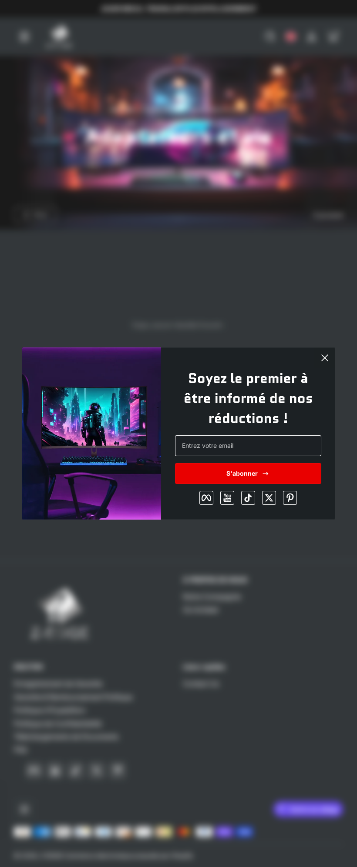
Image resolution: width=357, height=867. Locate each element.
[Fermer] (324, 357)
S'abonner (242, 473)
